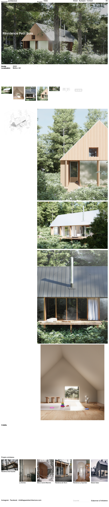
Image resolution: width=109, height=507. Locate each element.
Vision (75, 1)
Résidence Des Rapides (8, 471)
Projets (40, 2)
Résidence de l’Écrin (61, 483)
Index (46, 1)
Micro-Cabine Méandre (44, 483)
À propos (82, 1)
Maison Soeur (95, 483)
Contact (90, 1)
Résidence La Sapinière (80, 483)
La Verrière (22, 483)
